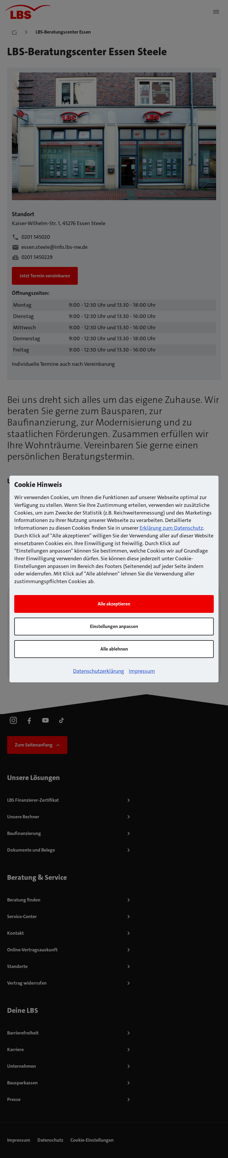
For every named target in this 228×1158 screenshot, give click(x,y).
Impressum (142, 671)
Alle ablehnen (114, 649)
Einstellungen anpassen (114, 626)
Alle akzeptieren (114, 604)
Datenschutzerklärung (98, 671)
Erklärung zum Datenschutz (171, 527)
